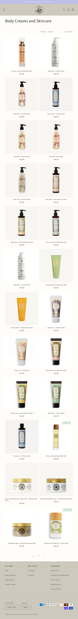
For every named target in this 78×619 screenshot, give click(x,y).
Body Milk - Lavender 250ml (56, 71)
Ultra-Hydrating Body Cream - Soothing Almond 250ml (56, 499)
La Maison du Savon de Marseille (18, 614)
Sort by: (43, 32)
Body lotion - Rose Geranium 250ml (56, 199)
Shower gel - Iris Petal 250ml (21, 456)
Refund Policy (55, 580)
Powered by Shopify (32, 614)
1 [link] (33, 555)
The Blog (31, 575)
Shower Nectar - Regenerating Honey (22, 327)
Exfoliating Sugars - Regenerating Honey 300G (22, 543)
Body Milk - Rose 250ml (56, 156)
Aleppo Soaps (9, 580)
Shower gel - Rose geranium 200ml (56, 370)
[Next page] (44, 555)
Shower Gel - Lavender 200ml (56, 327)
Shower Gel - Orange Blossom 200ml (22, 413)
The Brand (31, 570)
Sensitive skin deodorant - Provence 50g (56, 543)
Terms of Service (56, 589)
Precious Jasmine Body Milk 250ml (22, 71)
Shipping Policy (56, 584)
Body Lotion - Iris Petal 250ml (56, 114)
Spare (7, 570)
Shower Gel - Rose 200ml (22, 370)
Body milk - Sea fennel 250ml (22, 199)
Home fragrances (10, 575)
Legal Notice (55, 570)
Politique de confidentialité (60, 575)
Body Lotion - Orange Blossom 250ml (22, 242)
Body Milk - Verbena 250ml (22, 156)
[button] (4, 10)
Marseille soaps (10, 584)
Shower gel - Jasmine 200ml (56, 413)
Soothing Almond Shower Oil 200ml (56, 285)
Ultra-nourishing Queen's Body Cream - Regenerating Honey (21, 499)
